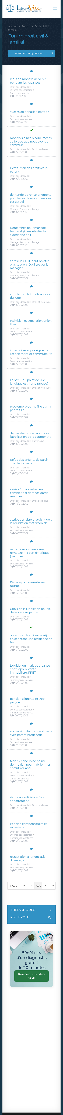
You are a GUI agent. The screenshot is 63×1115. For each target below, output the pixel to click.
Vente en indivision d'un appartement (27, 799)
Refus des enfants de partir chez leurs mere (29, 461)
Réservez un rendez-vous (31, 975)
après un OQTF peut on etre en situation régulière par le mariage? (29, 264)
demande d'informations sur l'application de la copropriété (30, 435)
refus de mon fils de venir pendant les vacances (28, 80)
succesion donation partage (29, 112)
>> (53, 885)
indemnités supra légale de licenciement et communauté (31, 352)
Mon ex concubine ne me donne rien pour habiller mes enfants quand (30, 764)
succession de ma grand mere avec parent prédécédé (31, 733)
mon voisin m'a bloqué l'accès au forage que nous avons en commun (31, 141)
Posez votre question (29, 53)
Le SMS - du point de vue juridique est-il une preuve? (29, 381)
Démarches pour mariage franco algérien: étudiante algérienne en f (28, 231)
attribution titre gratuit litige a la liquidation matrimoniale (31, 521)
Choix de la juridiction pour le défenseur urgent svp (30, 610)
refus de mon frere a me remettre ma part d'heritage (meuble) (30, 553)
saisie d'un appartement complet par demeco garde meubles (29, 493)
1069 (38, 885)
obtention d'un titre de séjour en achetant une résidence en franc (31, 639)
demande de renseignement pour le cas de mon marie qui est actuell (30, 198)
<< (23, 885)
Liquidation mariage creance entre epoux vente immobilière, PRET (30, 669)
